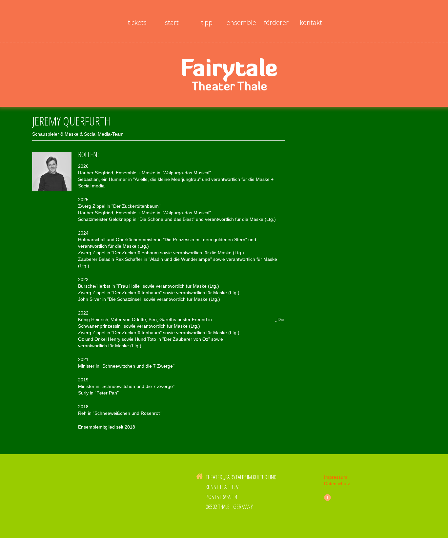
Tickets (137, 22)
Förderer (276, 22)
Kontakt (311, 22)
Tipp (207, 22)
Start (172, 22)
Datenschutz (337, 483)
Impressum (335, 477)
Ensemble (241, 22)
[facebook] (327, 497)
